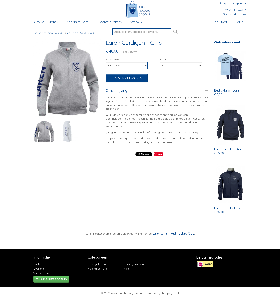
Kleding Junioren (45, 22)
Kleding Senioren (78, 22)
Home (239, 22)
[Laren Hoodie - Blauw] (230, 125)
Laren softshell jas (227, 208)
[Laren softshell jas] (230, 183)
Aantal (164, 59)
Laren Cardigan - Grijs (80, 33)
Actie (133, 22)
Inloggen (223, 3)
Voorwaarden (41, 273)
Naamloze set (114, 59)
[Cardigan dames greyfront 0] (67, 79)
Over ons (38, 268)
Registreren (240, 3)
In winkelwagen (128, 78)
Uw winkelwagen (235, 9)
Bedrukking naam (226, 90)
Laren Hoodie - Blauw (229, 149)
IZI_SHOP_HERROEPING (51, 279)
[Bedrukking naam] (230, 66)
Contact (140, 22)
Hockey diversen (110, 22)
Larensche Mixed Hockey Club (173, 233)
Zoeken (175, 31)
